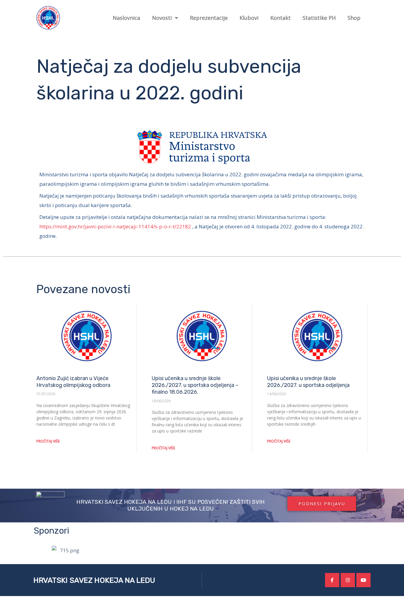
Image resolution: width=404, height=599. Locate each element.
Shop (354, 17)
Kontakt (280, 17)
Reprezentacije (209, 17)
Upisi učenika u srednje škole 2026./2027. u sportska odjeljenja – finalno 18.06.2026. (195, 385)
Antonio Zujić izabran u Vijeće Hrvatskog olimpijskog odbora (73, 381)
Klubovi (249, 17)
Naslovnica (126, 17)
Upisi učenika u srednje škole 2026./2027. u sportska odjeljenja (308, 381)
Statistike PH (319, 17)
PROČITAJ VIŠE (48, 441)
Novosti (162, 17)
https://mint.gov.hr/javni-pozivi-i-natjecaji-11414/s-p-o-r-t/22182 (115, 226)
